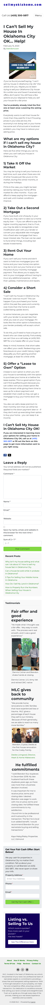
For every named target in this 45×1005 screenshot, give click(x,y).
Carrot (32, 1002)
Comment (8, 474)
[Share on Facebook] (5, 455)
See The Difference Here (22, 942)
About (9, 960)
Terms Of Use (9, 963)
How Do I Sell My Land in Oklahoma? (22, 584)
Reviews (26, 963)
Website (7, 519)
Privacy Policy (32, 960)
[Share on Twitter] (9, 455)
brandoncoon (12, 49)
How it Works (19, 960)
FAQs (19, 963)
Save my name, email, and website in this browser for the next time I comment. (20, 533)
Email (6, 510)
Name (6, 501)
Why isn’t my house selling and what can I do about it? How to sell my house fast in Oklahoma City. (22, 564)
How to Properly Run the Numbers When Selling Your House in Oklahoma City (21, 590)
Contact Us (36, 963)
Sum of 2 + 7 (9, 539)
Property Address (14, 875)
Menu (38, 15)
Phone (9, 884)
